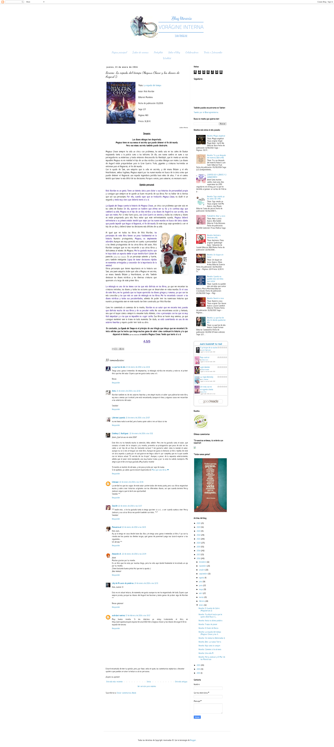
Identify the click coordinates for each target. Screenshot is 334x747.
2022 (199, 535)
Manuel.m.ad (116, 527)
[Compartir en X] (118, 349)
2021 (199, 539)
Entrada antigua (181, 682)
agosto (202, 578)
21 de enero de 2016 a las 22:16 (138, 367)
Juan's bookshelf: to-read (211, 344)
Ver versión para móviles (147, 687)
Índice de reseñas (140, 52)
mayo (201, 590)
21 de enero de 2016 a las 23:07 (138, 418)
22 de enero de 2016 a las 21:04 (134, 554)
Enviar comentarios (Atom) (126, 693)
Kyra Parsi (204, 392)
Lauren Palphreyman (206, 350)
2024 (199, 527)
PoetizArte (158, 52)
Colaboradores (192, 52)
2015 (199, 665)
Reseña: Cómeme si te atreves (210, 650)
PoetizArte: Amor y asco (216, 216)
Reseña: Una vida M (206, 653)
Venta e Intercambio (213, 52)
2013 (199, 673)
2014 (199, 669)
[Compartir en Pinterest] (123, 349)
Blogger (193, 740)
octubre (202, 570)
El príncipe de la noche (208, 348)
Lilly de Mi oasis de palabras (123, 583)
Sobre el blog (174, 52)
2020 (199, 543)
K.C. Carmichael (205, 379)
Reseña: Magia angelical (216, 136)
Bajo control (204, 358)
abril (201, 593)
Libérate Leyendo (118, 418)
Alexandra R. (116, 554)
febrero (202, 601)
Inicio (149, 682)
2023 (199, 531)
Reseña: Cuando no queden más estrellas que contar (215, 279)
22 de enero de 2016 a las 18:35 (134, 527)
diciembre (203, 562)
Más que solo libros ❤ (160, 470)
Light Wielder (205, 367)
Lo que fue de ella (118, 367)
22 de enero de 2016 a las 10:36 (131, 482)
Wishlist (167, 58)
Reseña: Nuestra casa (215, 298)
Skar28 (114, 506)
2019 (199, 547)
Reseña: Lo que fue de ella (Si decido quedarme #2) (216, 320)
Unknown (115, 482)
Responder (116, 383)
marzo (201, 597)
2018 (199, 551)
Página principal (119, 52)
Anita (114, 391)
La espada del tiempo (152, 85)
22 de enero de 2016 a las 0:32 (141, 434)
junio (201, 586)
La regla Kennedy (206, 377)
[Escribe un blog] (115, 349)
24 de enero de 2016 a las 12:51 (146, 583)
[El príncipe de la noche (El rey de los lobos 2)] (198, 353)
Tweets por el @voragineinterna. (206, 113)
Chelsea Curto (205, 360)
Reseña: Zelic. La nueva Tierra (210, 642)
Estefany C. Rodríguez (120, 434)
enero (201, 605)
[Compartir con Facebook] (120, 349)
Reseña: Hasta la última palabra (210, 621)
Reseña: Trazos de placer (208, 625)
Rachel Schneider (205, 369)
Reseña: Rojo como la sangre (209, 646)
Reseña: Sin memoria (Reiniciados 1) (212, 638)
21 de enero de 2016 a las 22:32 (129, 391)
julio (201, 582)
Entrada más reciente (114, 682)
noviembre (203, 566)
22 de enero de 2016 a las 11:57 (130, 506)
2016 (199, 559)
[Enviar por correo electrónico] (113, 349)
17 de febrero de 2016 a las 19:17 (138, 616)
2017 (199, 555)
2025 (199, 523)
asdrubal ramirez (118, 616)
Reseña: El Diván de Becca (208, 628)
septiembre (203, 574)
